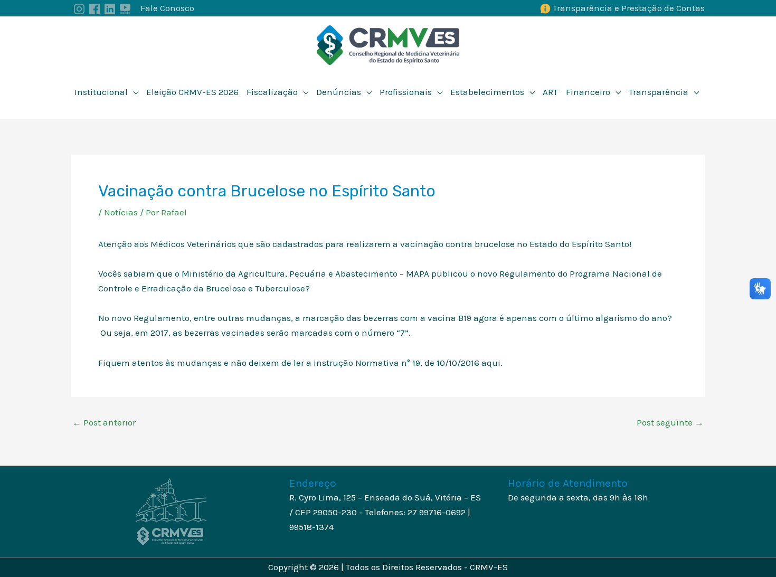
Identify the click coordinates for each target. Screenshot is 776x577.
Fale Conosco (167, 8)
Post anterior (104, 422)
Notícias (121, 212)
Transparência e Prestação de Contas (629, 8)
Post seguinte (670, 422)
